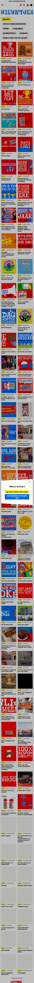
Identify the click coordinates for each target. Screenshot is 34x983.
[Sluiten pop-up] (29, 482)
